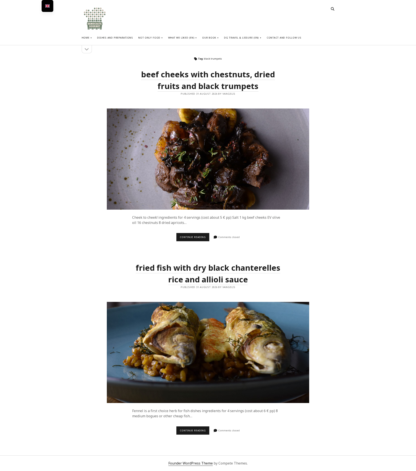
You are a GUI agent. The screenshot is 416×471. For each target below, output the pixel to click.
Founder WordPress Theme (190, 463)
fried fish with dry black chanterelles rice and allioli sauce (208, 352)
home (85, 37)
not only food (149, 37)
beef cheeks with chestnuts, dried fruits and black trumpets (208, 159)
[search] (332, 9)
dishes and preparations (115, 37)
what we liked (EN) (181, 37)
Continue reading (194, 238)
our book (209, 37)
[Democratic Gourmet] (95, 29)
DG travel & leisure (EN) (241, 37)
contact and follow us (284, 37)
